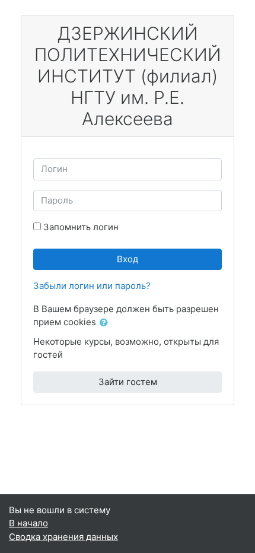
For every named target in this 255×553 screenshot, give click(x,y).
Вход (127, 259)
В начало (28, 523)
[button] (106, 323)
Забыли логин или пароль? (92, 285)
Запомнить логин (81, 227)
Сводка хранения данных (63, 536)
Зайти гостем (127, 381)
